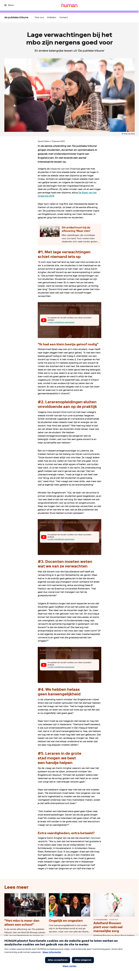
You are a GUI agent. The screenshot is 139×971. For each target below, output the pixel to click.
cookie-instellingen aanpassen (61, 322)
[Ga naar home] (69, 5)
